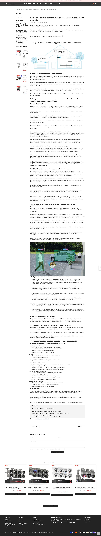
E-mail (59, 437)
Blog (24, 9)
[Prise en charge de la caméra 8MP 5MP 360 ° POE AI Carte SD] (19, 89)
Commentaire (33, 441)
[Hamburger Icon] (95, 4)
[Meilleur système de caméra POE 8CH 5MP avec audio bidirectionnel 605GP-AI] (15, 475)
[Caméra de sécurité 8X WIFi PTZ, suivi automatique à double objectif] (19, 65)
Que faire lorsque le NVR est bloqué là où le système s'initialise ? (47, 411)
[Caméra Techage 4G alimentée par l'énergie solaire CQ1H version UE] (19, 53)
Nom (31, 437)
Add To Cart (15, 493)
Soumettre (72, 522)
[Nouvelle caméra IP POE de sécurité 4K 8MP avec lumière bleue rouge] (19, 78)
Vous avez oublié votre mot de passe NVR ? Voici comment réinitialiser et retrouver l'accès (53, 410)
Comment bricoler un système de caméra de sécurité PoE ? (46, 416)
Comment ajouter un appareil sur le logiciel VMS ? (44, 415)
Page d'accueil (19, 9)
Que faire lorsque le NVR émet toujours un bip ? (43, 408)
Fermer (95, 0)
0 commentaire (44, 22)
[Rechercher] (86, 4)
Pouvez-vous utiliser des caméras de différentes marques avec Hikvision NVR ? (50, 413)
